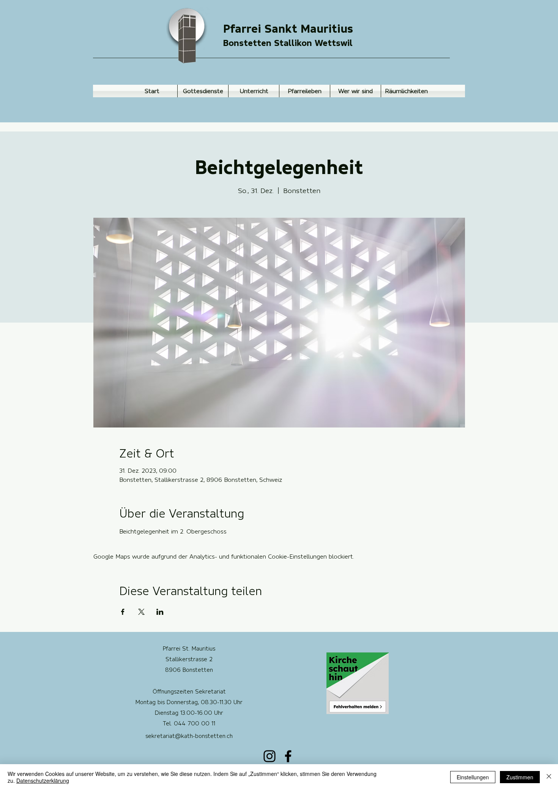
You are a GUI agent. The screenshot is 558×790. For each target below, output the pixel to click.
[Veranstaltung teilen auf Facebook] (122, 612)
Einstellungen (473, 777)
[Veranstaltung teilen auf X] (141, 612)
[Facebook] (288, 756)
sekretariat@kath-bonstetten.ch (189, 736)
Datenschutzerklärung (42, 780)
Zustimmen (519, 777)
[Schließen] (548, 777)
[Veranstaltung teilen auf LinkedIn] (160, 612)
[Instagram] (269, 756)
